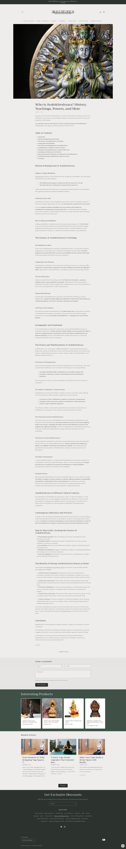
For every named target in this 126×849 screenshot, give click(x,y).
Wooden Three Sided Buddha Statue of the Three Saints (51, 721)
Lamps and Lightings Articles (73, 818)
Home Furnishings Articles (77, 816)
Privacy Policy (59, 813)
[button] (22, 12)
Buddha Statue (66, 611)
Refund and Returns (49, 813)
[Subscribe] (75, 804)
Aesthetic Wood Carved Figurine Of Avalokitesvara (30, 721)
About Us (36, 816)
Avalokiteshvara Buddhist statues (54, 567)
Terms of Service (68, 813)
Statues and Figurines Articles (56, 821)
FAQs (83, 813)
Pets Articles (44, 821)
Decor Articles (49, 816)
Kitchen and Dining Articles (57, 818)
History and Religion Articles (61, 816)
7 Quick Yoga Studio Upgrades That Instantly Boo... (62, 760)
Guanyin (48, 501)
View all (63, 785)
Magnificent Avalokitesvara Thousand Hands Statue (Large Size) (95, 722)
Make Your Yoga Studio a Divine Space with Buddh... (91, 760)
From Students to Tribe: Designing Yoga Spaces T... (33, 760)
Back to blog (64, 652)
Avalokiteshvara (39, 176)
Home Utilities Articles (43, 818)
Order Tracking (39, 813)
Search (42, 816)
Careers (88, 813)
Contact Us (77, 813)
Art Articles (85, 818)
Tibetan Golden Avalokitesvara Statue (73, 721)
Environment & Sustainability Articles (75, 821)
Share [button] (38, 645)
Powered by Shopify (37, 845)
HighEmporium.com (29, 845)
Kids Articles (88, 816)
